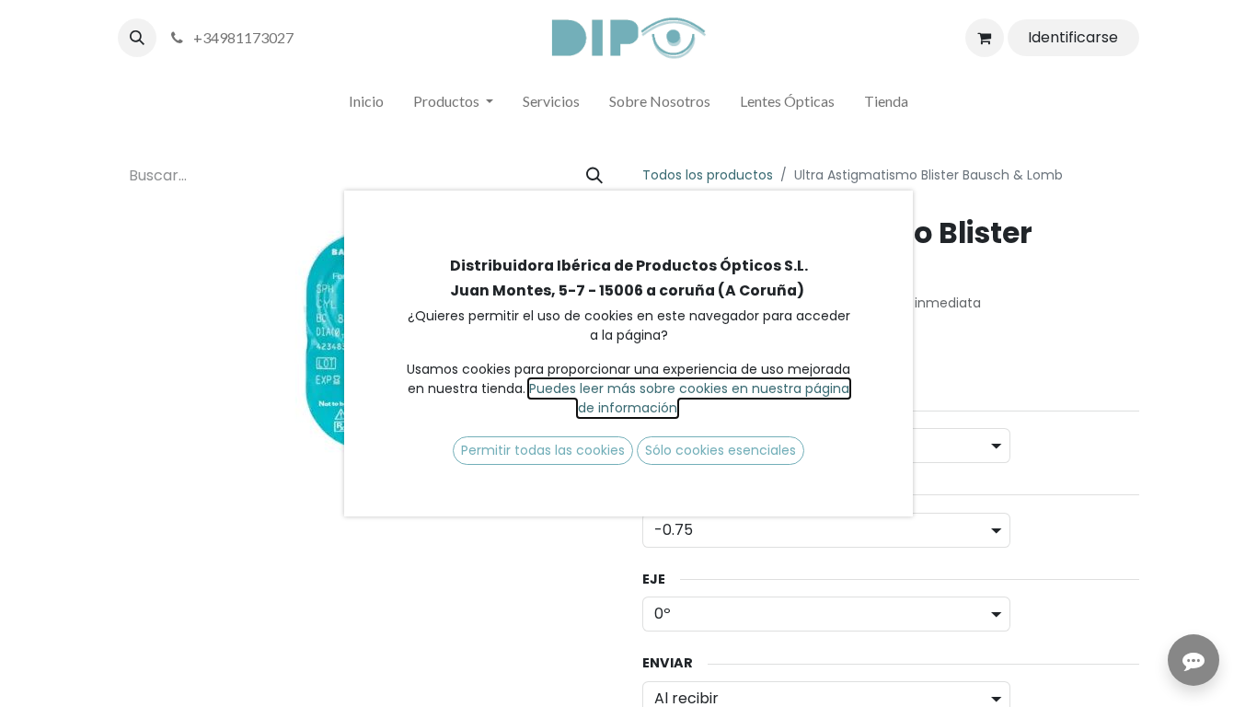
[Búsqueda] (594, 175)
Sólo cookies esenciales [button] (720, 450)
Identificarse (1073, 37)
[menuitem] (366, 104)
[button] (137, 37)
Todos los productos (707, 175)
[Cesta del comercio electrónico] (984, 37)
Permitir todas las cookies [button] (543, 450)
